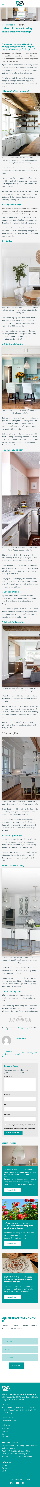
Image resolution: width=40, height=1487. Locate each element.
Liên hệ (4, 1471)
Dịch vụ (5, 1431)
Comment (8, 1076)
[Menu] (3, 3)
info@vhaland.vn (9, 1420)
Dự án (4, 1434)
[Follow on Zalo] (29, 1483)
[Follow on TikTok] (23, 1483)
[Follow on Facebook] (11, 1483)
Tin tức (4, 1465)
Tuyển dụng (6, 1468)
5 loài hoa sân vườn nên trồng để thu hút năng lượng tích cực (19, 1227)
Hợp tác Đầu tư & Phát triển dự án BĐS (17, 1456)
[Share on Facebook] (14, 1020)
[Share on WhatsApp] (10, 1020)
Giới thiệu (5, 1428)
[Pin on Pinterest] (26, 1020)
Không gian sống (8, 25)
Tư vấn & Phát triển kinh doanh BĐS (16, 1451)
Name (7, 1095)
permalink (5, 1030)
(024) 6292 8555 (9, 1418)
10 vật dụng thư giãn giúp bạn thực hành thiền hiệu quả (18, 1280)
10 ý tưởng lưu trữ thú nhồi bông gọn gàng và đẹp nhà (11, 1054)
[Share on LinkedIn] (29, 1020)
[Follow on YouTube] (17, 1483)
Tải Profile (5, 1436)
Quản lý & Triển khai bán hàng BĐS (15, 1453)
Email (6, 1105)
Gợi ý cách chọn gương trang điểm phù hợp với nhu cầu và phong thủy (20, 1173)
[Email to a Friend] (22, 1020)
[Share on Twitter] (18, 1020)
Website (7, 1114)
